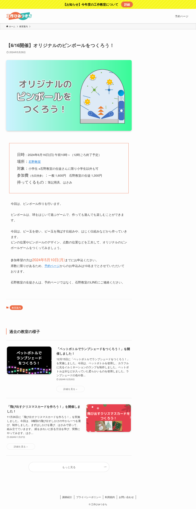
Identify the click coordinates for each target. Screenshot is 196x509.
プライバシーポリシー (88, 497)
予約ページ (52, 266)
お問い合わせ (126, 497)
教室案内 (16, 307)
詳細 (127, 4)
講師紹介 (67, 497)
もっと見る (69, 467)
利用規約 (110, 497)
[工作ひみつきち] (19, 16)
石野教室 (35, 161)
